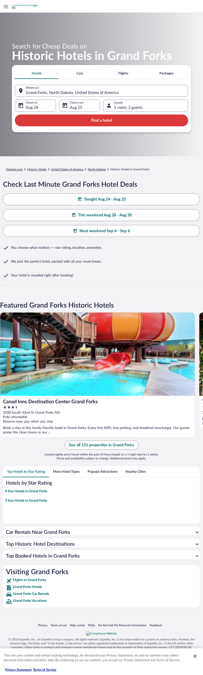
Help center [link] (77, 625)
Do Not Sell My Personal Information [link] (122, 625)
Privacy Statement (18, 670)
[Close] (195, 656)
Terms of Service (44, 670)
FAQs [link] (91, 625)
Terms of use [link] (59, 625)
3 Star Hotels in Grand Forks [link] (26, 500)
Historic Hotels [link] (37, 169)
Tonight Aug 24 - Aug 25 (105, 199)
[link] (101, 581)
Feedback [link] (156, 625)
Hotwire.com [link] (14, 169)
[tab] (36, 73)
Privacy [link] (43, 625)
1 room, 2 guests (128, 108)
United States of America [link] (67, 169)
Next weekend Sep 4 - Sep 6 (104, 231)
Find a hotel (101, 120)
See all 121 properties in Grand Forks (101, 445)
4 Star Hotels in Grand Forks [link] (26, 491)
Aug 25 (76, 108)
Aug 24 (32, 108)
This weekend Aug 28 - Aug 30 (105, 215)
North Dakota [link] (97, 169)
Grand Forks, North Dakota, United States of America (72, 93)
